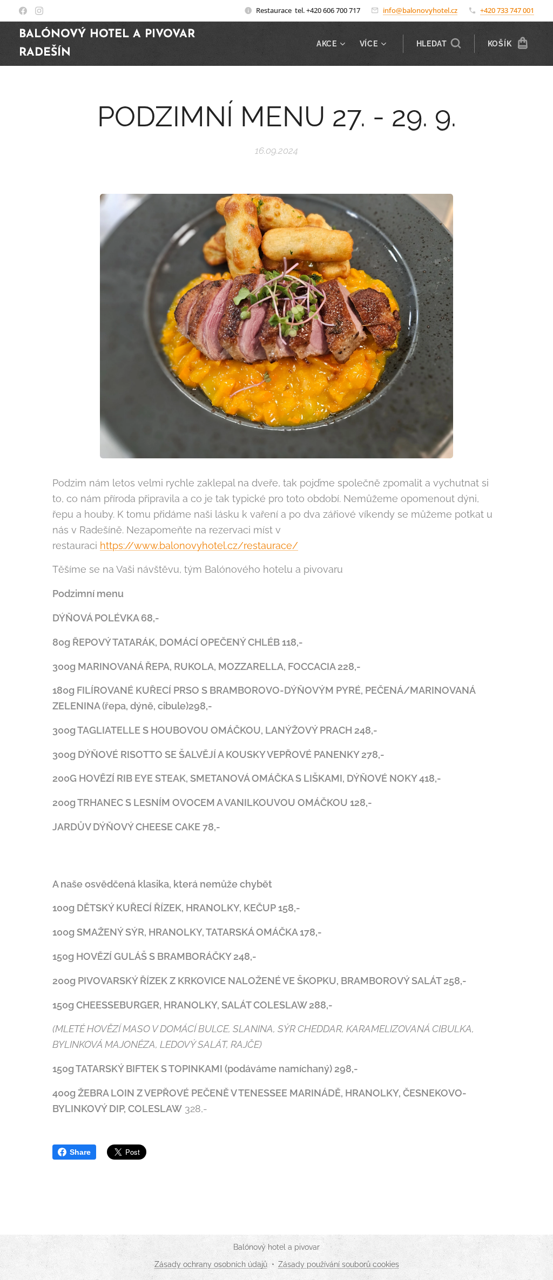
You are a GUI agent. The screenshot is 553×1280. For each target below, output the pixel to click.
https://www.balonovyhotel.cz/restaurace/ (199, 545)
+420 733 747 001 (507, 10)
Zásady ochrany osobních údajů (210, 1264)
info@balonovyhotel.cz (420, 10)
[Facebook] (23, 11)
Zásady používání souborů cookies (338, 1264)
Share (80, 1152)
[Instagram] (39, 11)
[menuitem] (332, 43)
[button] (438, 43)
